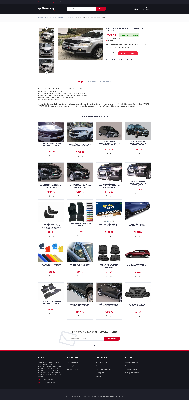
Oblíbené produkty (131, 369)
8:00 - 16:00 (75, 2)
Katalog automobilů (132, 373)
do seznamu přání (113, 59)
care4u (100, 396)
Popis (81, 82)
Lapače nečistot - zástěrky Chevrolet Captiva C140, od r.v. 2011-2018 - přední (51, 226)
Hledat (101, 9)
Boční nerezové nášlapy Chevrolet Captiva (80, 304)
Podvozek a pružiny (74, 369)
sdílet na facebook (129, 59)
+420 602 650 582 (45, 2)
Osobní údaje (100, 366)
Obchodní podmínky (103, 369)
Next (47, 73)
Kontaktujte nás (101, 362)
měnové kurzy (114, 396)
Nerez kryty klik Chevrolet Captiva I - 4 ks (138, 265)
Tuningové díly (50, 17)
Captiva (71, 17)
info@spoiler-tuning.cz (62, 2)
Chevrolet (62, 17)
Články (98, 376)
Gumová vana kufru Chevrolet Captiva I (137, 305)
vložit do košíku (128, 53)
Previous (47, 28)
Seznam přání (130, 366)
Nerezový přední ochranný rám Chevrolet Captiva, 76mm (138, 143)
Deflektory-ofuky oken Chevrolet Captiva (80, 264)
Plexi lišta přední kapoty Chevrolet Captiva (51, 144)
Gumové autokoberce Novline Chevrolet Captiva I (109, 265)
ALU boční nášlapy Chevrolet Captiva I (137, 225)
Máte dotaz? (106, 82)
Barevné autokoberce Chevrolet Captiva (51, 264)
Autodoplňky (71, 366)
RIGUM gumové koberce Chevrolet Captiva (51, 302)
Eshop (40, 17)
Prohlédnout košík (131, 362)
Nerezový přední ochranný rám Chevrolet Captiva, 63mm (109, 143)
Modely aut (100, 373)
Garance (92, 82)
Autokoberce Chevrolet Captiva (80, 224)
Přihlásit (113, 338)
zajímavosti (106, 396)
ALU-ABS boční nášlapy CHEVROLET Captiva (109, 225)
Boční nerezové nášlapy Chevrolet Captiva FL (109, 304)
